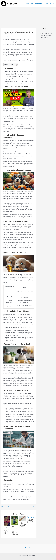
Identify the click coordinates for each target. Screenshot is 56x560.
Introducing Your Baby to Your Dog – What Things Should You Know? (7, 530)
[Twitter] (26, 550)
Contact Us (31, 547)
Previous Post (5, 506)
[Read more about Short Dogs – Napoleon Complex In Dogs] (30, 517)
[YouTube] (29, 550)
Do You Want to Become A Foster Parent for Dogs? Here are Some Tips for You (14, 530)
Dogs (27, 3)
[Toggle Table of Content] (16, 65)
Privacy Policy (25, 547)
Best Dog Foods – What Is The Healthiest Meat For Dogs (22, 525)
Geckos (46, 3)
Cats (32, 3)
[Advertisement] (28, 15)
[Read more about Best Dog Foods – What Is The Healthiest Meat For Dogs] (22, 518)
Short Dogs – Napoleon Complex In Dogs (30, 521)
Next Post (33, 506)
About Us (52, 3)
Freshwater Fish (38, 3)
